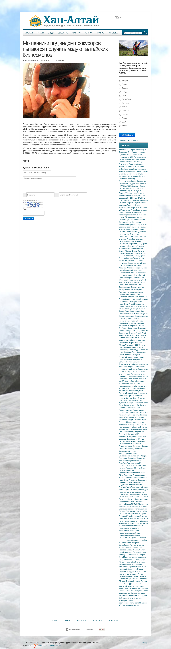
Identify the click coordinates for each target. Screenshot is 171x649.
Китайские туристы (139, 386)
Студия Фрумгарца (127, 342)
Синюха (129, 398)
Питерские (129, 590)
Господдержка (139, 255)
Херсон (136, 226)
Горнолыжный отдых (127, 320)
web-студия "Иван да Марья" (50, 645)
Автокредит (131, 554)
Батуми (129, 395)
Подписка (140, 229)
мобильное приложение (129, 531)
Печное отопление (137, 219)
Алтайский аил (140, 263)
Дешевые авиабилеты (128, 231)
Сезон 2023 (143, 412)
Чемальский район (127, 202)
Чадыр (131, 263)
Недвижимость (135, 595)
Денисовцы (137, 540)
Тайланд (124, 114)
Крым (144, 149)
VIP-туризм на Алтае (127, 210)
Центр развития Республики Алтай (130, 302)
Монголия (125, 103)
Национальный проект (136, 366)
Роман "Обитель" (140, 576)
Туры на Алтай (135, 333)
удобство (135, 528)
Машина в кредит (130, 557)
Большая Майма (132, 549)
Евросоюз (132, 224)
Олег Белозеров (126, 277)
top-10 (130, 443)
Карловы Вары (130, 352)
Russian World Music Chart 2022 (132, 283)
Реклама (81, 620)
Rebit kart (142, 436)
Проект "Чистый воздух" (129, 412)
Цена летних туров (140, 376)
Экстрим (140, 518)
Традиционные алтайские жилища (132, 259)
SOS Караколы (142, 207)
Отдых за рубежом (139, 371)
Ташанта (144, 349)
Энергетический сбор (128, 181)
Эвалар (122, 422)
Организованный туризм (133, 390)
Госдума (131, 419)
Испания (124, 88)
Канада (124, 91)
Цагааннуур (124, 349)
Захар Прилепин (126, 576)
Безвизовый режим (127, 316)
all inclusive (133, 364)
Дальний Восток (126, 361)
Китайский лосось (126, 357)
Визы (145, 306)
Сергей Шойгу (125, 441)
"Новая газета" (136, 383)
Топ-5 (138, 455)
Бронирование (138, 431)
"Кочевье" (129, 345)
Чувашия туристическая (135, 253)
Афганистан (124, 308)
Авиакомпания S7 (134, 463)
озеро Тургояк (136, 523)
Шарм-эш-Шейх (125, 173)
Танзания (125, 110)
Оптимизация (138, 323)
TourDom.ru (123, 424)
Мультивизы (141, 424)
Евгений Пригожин (126, 511)
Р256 (136, 345)
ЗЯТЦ (128, 198)
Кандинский (132, 154)
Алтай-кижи (137, 284)
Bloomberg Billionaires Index (130, 444)
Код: (25, 209)
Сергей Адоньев (137, 381)
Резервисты (124, 164)
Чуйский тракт (141, 335)
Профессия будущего (137, 559)
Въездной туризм (133, 581)
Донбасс (129, 299)
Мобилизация (124, 296)
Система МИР (133, 434)
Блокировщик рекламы (128, 566)
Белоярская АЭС (139, 195)
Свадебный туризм (127, 583)
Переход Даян (135, 349)
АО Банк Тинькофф (127, 561)
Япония (124, 125)
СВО (138, 294)
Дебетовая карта (131, 525)
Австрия (124, 80)
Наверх (145, 642)
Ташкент (143, 183)
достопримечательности (129, 602)
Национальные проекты (128, 325)
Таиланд (143, 414)
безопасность (124, 530)
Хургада (144, 171)
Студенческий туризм (127, 451)
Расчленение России (127, 477)
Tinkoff (140, 525)
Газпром (132, 149)
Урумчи (140, 347)
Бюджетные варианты (128, 484)
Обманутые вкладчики (134, 422)
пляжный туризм (140, 516)
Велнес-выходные (132, 354)
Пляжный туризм (126, 482)
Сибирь (144, 581)
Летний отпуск (139, 482)
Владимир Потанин (140, 446)
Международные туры (128, 453)
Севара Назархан (126, 190)
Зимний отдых (125, 374)
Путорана (123, 154)
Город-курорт (128, 330)
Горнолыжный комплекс (133, 400)
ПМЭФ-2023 (124, 496)
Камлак (131, 600)
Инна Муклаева (139, 277)
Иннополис (134, 214)
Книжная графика (135, 188)
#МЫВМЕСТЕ (131, 272)
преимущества (125, 528)
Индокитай (135, 414)
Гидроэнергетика (126, 410)
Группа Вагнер (141, 508)
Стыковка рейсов (133, 465)
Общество (63, 33)
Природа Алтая (125, 200)
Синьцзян (123, 359)
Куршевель (128, 552)
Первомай (123, 434)
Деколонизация (139, 475)
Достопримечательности (129, 472)
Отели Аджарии (138, 393)
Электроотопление (132, 407)
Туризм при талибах (137, 308)
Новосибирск (135, 311)
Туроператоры (130, 405)
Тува (142, 439)
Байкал (122, 323)
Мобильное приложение (129, 578)
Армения (123, 414)
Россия (140, 574)
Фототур (127, 523)
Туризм (40, 33)
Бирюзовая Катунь (127, 499)
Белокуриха (133, 328)
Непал (124, 106)
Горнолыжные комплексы (129, 236)
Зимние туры (135, 234)
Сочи (127, 311)
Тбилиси (129, 161)
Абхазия (122, 487)
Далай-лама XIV (133, 439)
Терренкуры (124, 333)
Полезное (97, 620)
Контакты (113, 620)
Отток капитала (136, 296)
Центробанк (130, 166)
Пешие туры (143, 369)
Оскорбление (124, 545)
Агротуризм (124, 364)
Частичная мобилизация (129, 176)
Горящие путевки (131, 506)
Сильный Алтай (130, 212)
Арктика (138, 359)
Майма (144, 540)
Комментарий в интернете (129, 542)
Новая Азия (134, 280)
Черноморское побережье (129, 427)
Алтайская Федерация (138, 480)
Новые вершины (141, 499)
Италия (122, 417)
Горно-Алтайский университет (131, 448)
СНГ (132, 157)
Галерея (101, 33)
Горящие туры (137, 173)
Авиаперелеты (140, 157)
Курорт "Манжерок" (127, 402)
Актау (128, 487)
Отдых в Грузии (125, 393)
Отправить (28, 218)
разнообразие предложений (129, 534)
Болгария (132, 424)
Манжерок (123, 600)
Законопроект (136, 489)
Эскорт (144, 494)
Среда (51, 33)
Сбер (121, 400)
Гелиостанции (138, 410)
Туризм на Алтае (132, 318)
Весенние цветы (135, 588)
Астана (136, 159)
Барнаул (136, 186)
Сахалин (136, 361)
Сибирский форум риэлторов (130, 598)
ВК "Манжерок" (129, 513)
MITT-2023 (123, 378)
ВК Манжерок (131, 217)
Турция (124, 118)
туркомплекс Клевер (132, 241)
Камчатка (129, 323)
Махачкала (129, 313)
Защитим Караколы (140, 200)
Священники (132, 574)
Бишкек (143, 159)
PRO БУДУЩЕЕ (125, 186)
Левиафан (132, 458)
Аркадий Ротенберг (127, 501)
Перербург (136, 494)
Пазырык (142, 419)
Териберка (141, 458)
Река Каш (131, 359)
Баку (129, 414)
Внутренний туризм (136, 246)
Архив (68, 620)
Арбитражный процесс (128, 243)
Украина (122, 467)
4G (120, 605)
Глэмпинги (123, 518)
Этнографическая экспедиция (131, 289)
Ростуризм (137, 190)
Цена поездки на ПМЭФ (138, 496)
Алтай (139, 217)
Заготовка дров (125, 222)
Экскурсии (128, 475)
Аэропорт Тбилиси (133, 467)
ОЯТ (130, 195)
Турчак (144, 595)
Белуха (128, 381)
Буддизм (123, 439)
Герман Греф (140, 513)
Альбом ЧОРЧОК (126, 282)
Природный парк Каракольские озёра (129, 206)
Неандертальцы (125, 540)
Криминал (132, 518)
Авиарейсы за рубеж (134, 306)
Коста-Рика (126, 99)
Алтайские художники (136, 340)
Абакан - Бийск (131, 251)
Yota (124, 605)
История (89, 33)
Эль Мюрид (133, 152)
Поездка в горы (125, 371)
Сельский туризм (126, 258)
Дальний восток (125, 431)
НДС (138, 405)
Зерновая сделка (126, 226)
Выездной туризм (141, 313)
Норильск (141, 152)
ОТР (121, 265)
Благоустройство (141, 330)
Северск (122, 198)
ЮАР (123, 122)
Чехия (121, 352)
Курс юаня (128, 169)
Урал (121, 523)
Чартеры (122, 369)
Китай (123, 95)
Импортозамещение (127, 171)
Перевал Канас (130, 347)
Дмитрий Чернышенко (128, 193)
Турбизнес (123, 152)
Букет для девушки (135, 586)
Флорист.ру (124, 588)
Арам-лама (135, 441)
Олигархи (133, 164)
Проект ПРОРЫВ (138, 198)
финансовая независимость (129, 536)
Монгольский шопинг (127, 337)
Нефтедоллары (139, 169)
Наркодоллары (125, 386)
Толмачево (123, 460)
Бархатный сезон (126, 159)
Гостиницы (131, 178)
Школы (140, 569)
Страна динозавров (127, 508)
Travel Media (131, 229)
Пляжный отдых (125, 376)
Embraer (122, 465)
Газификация (124, 219)
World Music (124, 280)
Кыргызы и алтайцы (127, 292)
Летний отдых (132, 369)
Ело (141, 472)
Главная (29, 33)
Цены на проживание (135, 492)
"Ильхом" (138, 342)
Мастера (113, 33)
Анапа (139, 484)
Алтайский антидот (140, 299)
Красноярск (124, 149)
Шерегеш (139, 320)
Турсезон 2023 (131, 417)
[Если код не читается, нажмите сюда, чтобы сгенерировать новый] (33, 204)
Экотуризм (138, 590)
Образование (131, 569)
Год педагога (130, 571)
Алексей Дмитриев (132, 183)
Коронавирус (124, 388)
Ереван (122, 161)
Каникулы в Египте (138, 374)
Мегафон (143, 602)
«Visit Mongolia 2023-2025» (132, 334)
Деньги (133, 294)
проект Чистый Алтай (136, 275)
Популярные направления (129, 521)
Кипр (137, 419)
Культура (76, 33)
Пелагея (138, 402)
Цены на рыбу (139, 357)
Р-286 (146, 518)
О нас (55, 620)
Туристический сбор (139, 487)
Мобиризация (138, 161)
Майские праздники (139, 429)
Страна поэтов (129, 265)
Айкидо (122, 345)
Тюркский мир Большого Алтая (131, 287)
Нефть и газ (142, 224)
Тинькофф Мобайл (134, 564)
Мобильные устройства (128, 436)
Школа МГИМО (131, 504)
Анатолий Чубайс (126, 516)
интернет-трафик (132, 605)
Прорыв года (133, 378)
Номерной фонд (125, 494)
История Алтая (128, 470)
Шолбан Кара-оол (126, 255)
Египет (124, 84)
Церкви (122, 571)
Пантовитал (124, 301)
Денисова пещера (139, 537)
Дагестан (144, 521)
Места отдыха (125, 489)
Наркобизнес (124, 383)
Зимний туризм (139, 398)
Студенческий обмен (127, 455)
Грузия (143, 465)
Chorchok (142, 280)
